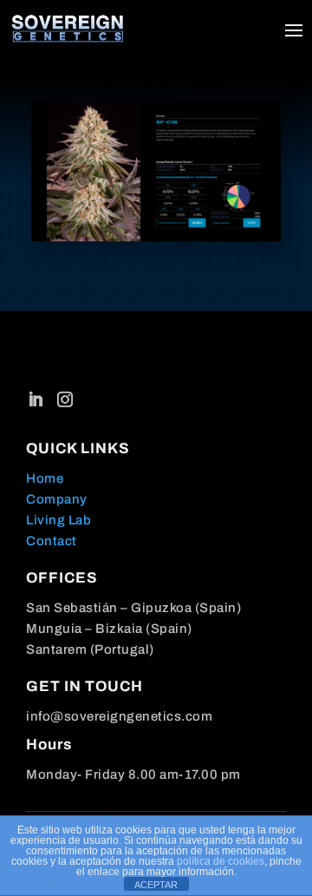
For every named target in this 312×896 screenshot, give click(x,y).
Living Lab (58, 520)
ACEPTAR (156, 885)
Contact (51, 541)
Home (44, 478)
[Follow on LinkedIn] (35, 399)
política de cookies (220, 861)
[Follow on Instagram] (65, 399)
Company (57, 499)
